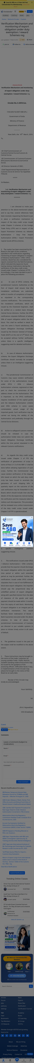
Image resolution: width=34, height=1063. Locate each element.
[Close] (31, 517)
